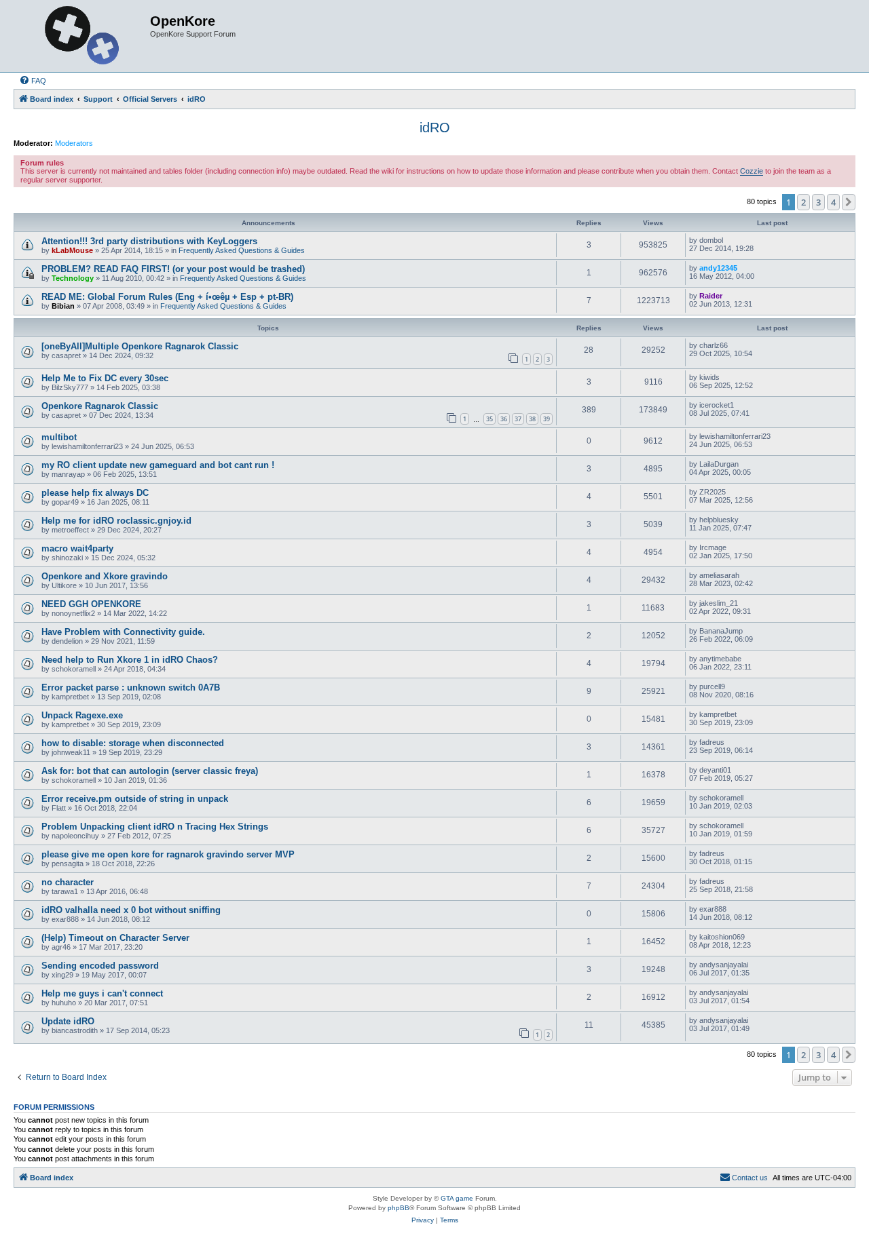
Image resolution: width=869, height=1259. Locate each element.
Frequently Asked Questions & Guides (242, 250)
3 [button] (818, 202)
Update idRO (67, 1021)
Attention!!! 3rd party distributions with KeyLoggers (149, 241)
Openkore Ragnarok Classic (99, 406)
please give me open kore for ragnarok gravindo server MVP (168, 854)
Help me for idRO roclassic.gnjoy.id (116, 521)
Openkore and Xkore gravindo (104, 576)
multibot (59, 437)
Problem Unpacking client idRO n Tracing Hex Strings (154, 826)
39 (546, 418)
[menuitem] (32, 81)
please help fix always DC (95, 493)
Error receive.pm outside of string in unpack (134, 799)
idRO (435, 127)
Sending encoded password (100, 966)
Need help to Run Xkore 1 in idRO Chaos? (129, 660)
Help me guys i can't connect (102, 993)
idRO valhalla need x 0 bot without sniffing (131, 910)
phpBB (398, 1208)
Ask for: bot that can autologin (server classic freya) (149, 771)
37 (518, 418)
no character (67, 882)
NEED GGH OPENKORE (91, 604)
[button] (848, 202)
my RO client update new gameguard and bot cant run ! (157, 465)
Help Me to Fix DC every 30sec (104, 378)
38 (532, 418)
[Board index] (83, 36)
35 (489, 418)
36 (503, 418)
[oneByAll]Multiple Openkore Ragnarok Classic (139, 346)
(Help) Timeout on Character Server (115, 938)
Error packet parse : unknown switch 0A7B (130, 687)
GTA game (457, 1198)
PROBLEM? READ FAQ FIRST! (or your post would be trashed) (173, 269)
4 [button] (833, 202)
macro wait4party (77, 548)
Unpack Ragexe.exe (82, 715)
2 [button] (803, 202)
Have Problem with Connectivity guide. (123, 632)
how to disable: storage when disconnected (132, 743)
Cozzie (751, 171)
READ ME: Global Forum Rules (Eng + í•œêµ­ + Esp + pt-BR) (167, 297)
